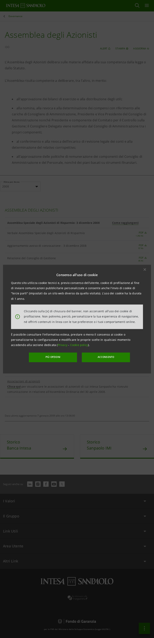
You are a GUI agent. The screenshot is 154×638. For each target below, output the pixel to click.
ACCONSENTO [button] (106, 357)
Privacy (63, 345)
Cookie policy (79, 345)
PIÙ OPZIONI (53, 357)
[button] (144, 269)
